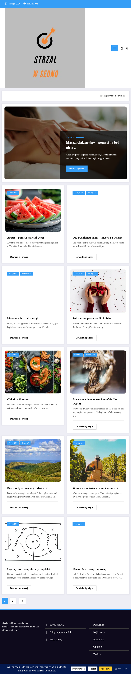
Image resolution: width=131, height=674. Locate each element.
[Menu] (114, 48)
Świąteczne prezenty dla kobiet (92, 318)
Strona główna (106, 96)
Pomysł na (70, 138)
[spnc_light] (127, 48)
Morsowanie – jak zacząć (22, 318)
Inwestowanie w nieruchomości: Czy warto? (95, 401)
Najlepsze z (99, 632)
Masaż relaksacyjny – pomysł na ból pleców (92, 145)
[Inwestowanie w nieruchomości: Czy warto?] (98, 372)
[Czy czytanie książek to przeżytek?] (33, 541)
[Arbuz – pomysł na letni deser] (33, 210)
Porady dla (92, 193)
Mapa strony (56, 639)
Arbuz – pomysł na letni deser (25, 237)
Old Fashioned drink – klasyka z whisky (97, 237)
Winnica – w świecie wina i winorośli (95, 488)
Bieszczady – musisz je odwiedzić (27, 488)
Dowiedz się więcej (76, 169)
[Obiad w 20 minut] (33, 372)
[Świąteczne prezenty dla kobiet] (98, 291)
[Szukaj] (122, 48)
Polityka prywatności (60, 632)
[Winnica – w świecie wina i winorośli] (98, 460)
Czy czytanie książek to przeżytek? (28, 569)
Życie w (25, 443)
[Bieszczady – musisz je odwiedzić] (33, 460)
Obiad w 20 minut (18, 399)
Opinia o (77, 355)
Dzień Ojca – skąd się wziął (89, 569)
